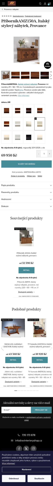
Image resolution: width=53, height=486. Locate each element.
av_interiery (33, 449)
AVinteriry (26, 449)
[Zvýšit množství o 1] (49, 153)
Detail (26, 270)
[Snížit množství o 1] (39, 153)
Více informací (8, 463)
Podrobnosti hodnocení (33, 16)
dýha (21, 90)
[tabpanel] (26, 261)
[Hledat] (40, 3)
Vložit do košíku (26, 164)
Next (50, 348)
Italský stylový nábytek (27, 84)
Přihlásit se (41, 410)
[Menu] (3, 3)
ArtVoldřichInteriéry (19, 449)
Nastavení (26, 469)
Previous (2, 348)
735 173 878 (28, 435)
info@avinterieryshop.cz (28, 440)
